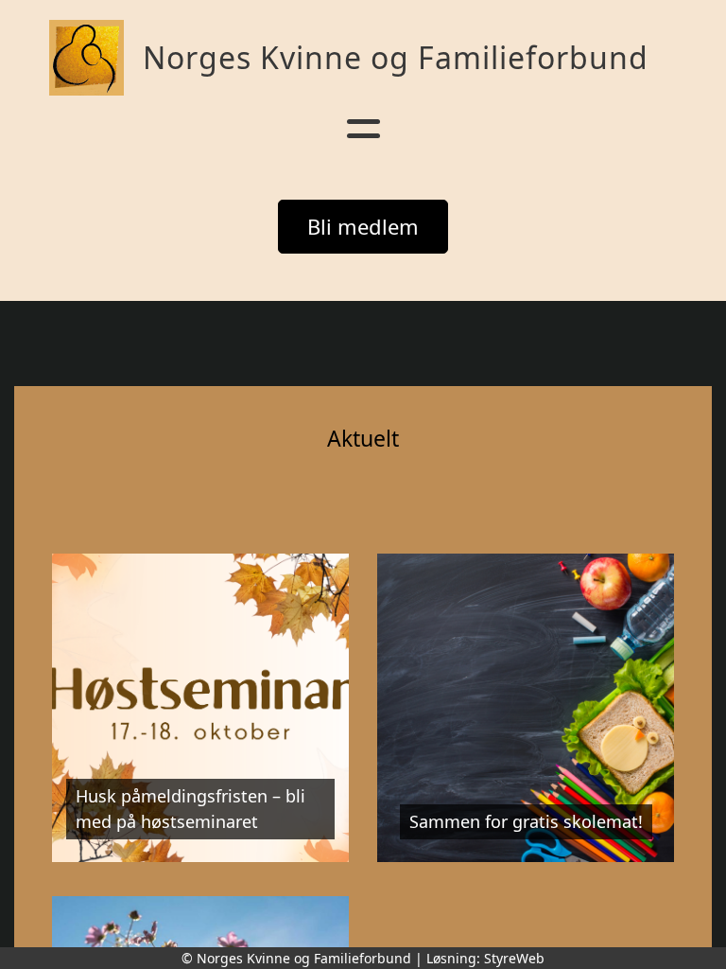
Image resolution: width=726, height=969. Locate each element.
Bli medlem (363, 226)
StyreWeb (514, 958)
